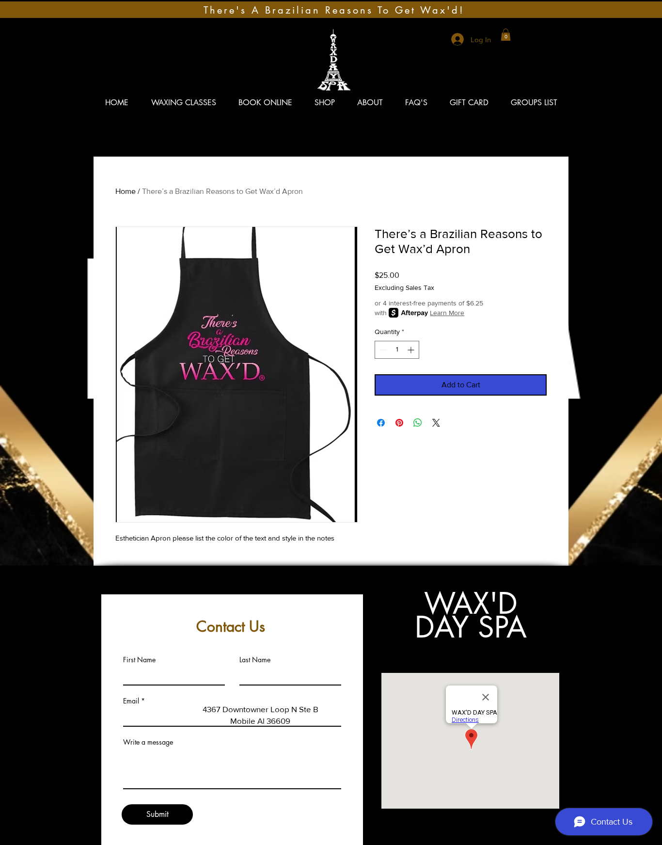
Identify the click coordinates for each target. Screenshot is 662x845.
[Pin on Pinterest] (399, 423)
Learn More (447, 313)
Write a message (148, 742)
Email (131, 701)
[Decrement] (382, 349)
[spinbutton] (397, 349)
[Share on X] (436, 423)
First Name (139, 659)
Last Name (254, 659)
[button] (506, 35)
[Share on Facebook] (381, 423)
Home (125, 191)
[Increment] (412, 349)
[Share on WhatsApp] (418, 423)
